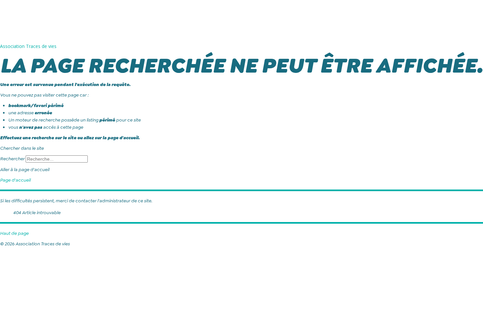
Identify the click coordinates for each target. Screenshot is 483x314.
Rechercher (12, 159)
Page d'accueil (15, 180)
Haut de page (14, 233)
